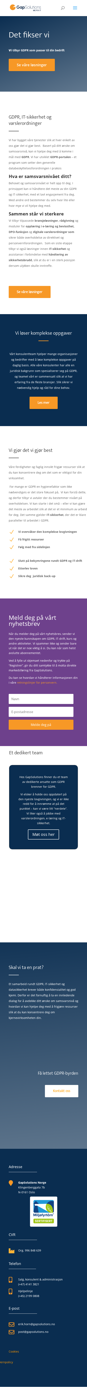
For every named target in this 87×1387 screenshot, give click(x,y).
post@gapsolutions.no (33, 1332)
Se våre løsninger (32, 64)
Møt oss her (43, 834)
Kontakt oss (61, 1091)
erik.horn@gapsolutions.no (36, 1324)
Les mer (44, 403)
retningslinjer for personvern (36, 682)
